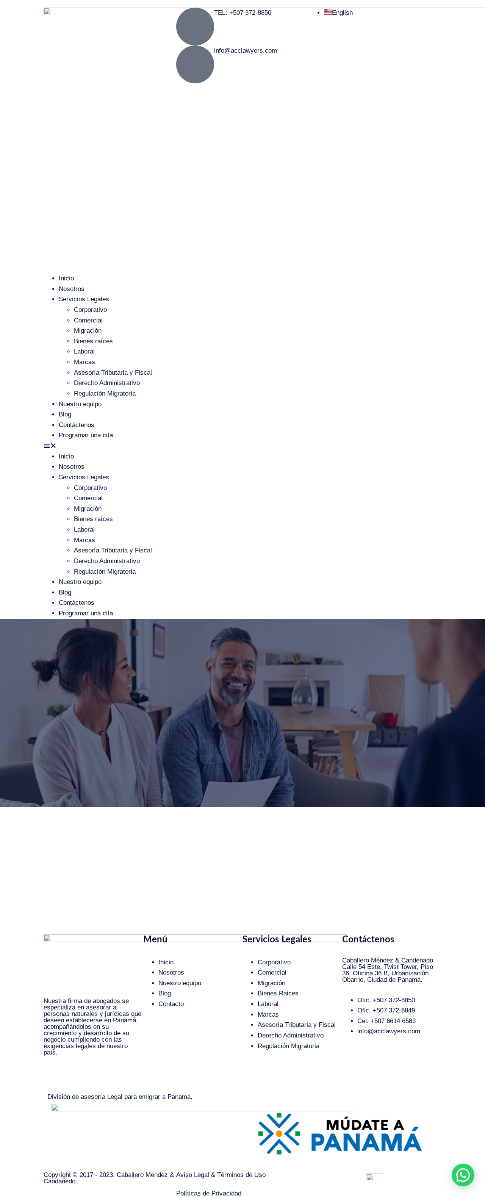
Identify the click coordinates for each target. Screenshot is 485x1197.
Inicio (66, 278)
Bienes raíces (93, 341)
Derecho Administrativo (107, 382)
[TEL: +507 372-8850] (195, 26)
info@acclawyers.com (245, 50)
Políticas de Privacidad (208, 1193)
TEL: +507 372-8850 (242, 12)
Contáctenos (76, 425)
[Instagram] (53, 1077)
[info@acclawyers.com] (195, 64)
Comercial (88, 320)
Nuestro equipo (80, 404)
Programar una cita (86, 435)
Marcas (84, 362)
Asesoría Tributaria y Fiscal (113, 372)
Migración (88, 330)
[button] (242, 446)
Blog (65, 414)
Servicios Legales (84, 299)
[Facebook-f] (73, 1077)
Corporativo (90, 309)
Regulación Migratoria (105, 393)
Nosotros (71, 289)
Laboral (84, 351)
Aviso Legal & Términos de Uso (221, 1174)
